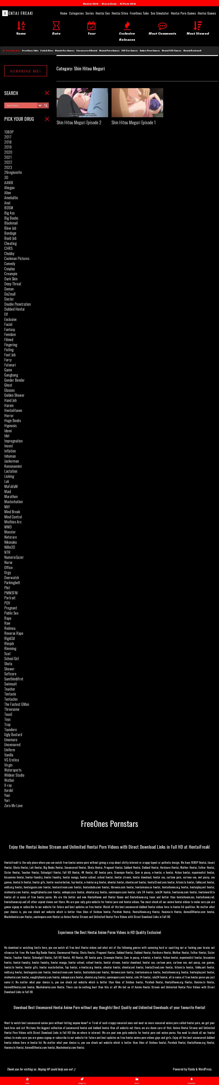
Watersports (13, 770)
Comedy (9, 263)
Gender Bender (14, 380)
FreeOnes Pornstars (109, 823)
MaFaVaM (11, 486)
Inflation (10, 451)
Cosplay (9, 268)
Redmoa (9, 628)
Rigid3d (9, 638)
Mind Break (12, 511)
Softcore (10, 673)
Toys (7, 719)
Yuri (7, 800)
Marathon (11, 496)
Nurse (8, 562)
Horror (9, 415)
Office (8, 567)
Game (8, 369)
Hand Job (10, 400)
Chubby (9, 253)
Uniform (9, 749)
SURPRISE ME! (25, 71)
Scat (7, 653)
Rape (7, 618)
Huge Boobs (12, 420)
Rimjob (9, 643)
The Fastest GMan (16, 704)
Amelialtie (11, 197)
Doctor (9, 299)
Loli (6, 481)
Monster (10, 531)
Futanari (10, 364)
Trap (7, 724)
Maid (7, 491)
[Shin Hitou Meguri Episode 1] (137, 114)
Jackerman (11, 461)
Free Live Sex (12, 50)
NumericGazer (14, 557)
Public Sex (11, 613)
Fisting (9, 349)
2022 (8, 162)
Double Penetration (17, 304)
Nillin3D (9, 547)
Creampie (10, 273)
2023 (8, 167)
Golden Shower (14, 395)
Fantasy (9, 329)
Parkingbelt (12, 582)
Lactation (10, 471)
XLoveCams (109, 3)
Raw (7, 623)
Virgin (8, 765)
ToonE (8, 714)
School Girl (11, 658)
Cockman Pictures (16, 258)
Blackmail (11, 223)
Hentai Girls (91, 3)
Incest (8, 445)
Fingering (10, 344)
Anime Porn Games (150, 50)
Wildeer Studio (14, 775)
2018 (8, 142)
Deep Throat (12, 283)
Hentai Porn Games (109, 50)
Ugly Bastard (13, 734)
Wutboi (9, 780)
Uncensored (12, 744)
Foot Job (10, 354)
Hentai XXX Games (172, 50)
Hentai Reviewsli (192, 50)
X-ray (8, 785)
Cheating (10, 243)
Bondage (10, 233)
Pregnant (10, 607)
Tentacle (10, 694)
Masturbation (13, 501)
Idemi (8, 430)
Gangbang (11, 375)
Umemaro (10, 739)
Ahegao (9, 187)
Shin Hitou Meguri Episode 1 (134, 122)
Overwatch (11, 577)
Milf (7, 506)
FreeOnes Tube (30, 50)
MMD (8, 526)
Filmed (8, 339)
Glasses (9, 390)
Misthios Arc (13, 521)
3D (6, 177)
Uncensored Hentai (86, 50)
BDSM (8, 207)
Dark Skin (11, 278)
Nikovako (10, 542)
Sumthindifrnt (13, 678)
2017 (7, 136)
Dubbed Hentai (14, 309)
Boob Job (10, 238)
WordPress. (205, 1069)
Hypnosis (10, 425)
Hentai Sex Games (64, 50)
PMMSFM (11, 592)
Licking (9, 476)
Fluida (191, 1069)
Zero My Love (13, 805)
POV (7, 602)
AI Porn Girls (128, 3)
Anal (7, 202)
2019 (7, 147)
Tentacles (11, 699)
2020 (8, 152)
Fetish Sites (46, 50)
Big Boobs (11, 218)
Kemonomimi (13, 466)
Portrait (9, 597)
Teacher (9, 689)
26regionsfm (13, 172)
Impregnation (13, 440)
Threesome (12, 709)
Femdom (10, 334)
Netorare (10, 537)
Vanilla (8, 754)
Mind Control (13, 516)
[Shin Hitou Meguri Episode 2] (82, 114)
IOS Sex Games (129, 50)
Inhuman (10, 456)
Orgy (7, 572)
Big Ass (9, 212)
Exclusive (10, 319)
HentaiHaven (13, 410)
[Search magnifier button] (46, 105)
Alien (7, 192)
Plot (7, 587)
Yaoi (7, 795)
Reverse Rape (13, 633)
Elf (6, 314)
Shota (8, 663)
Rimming (10, 648)
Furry (8, 359)
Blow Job (10, 228)
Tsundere (10, 729)
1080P (9, 132)
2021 (8, 157)
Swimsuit (10, 683)
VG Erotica (11, 759)
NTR (7, 552)
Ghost (8, 385)
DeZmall (10, 294)
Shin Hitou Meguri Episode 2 (79, 122)
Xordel (8, 790)
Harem (9, 405)
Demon (9, 288)
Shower (9, 668)
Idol (6, 435)
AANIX (8, 182)
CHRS (8, 248)
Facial (8, 324)
